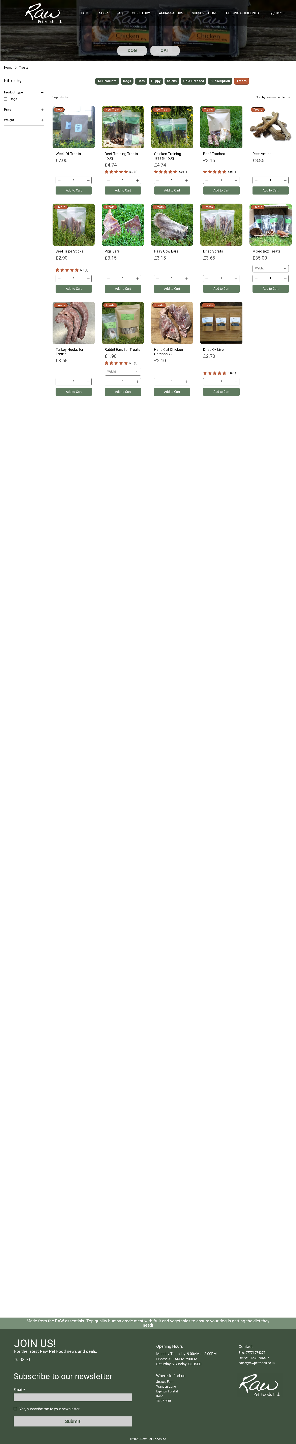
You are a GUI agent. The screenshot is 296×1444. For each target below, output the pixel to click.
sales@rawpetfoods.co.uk (257, 1363)
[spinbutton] (73, 180)
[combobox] (271, 268)
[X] (16, 1359)
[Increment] (88, 180)
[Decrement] (58, 180)
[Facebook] (22, 1359)
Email (19, 1389)
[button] (278, 13)
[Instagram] (28, 1359)
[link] (121, 172)
